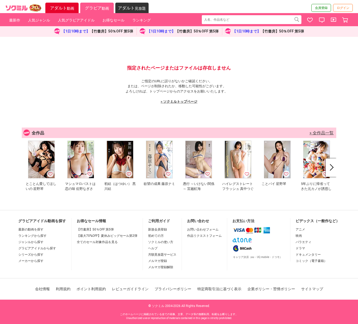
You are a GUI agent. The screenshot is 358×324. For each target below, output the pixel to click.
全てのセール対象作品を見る (97, 242)
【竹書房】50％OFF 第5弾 (95, 229)
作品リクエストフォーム (204, 236)
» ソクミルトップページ (179, 101)
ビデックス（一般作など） (318, 221)
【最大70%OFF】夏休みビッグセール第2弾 (107, 236)
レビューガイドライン (130, 289)
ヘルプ (153, 248)
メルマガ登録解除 (160, 267)
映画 (299, 236)
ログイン (343, 8)
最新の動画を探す (31, 229)
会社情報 (42, 289)
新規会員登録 (157, 229)
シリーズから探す (31, 254)
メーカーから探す (31, 261)
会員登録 (321, 8)
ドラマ (300, 248)
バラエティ (303, 242)
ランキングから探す (32, 236)
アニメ (300, 229)
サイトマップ (312, 289)
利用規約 (63, 289)
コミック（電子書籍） (311, 261)
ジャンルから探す (31, 242)
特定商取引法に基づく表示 (219, 289)
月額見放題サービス (162, 254)
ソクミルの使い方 (160, 242)
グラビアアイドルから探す (37, 248)
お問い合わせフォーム (203, 229)
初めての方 (156, 236)
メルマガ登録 (157, 261)
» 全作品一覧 (322, 132)
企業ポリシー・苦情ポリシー (271, 289)
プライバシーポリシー (173, 289)
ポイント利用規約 (91, 289)
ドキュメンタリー (308, 254)
